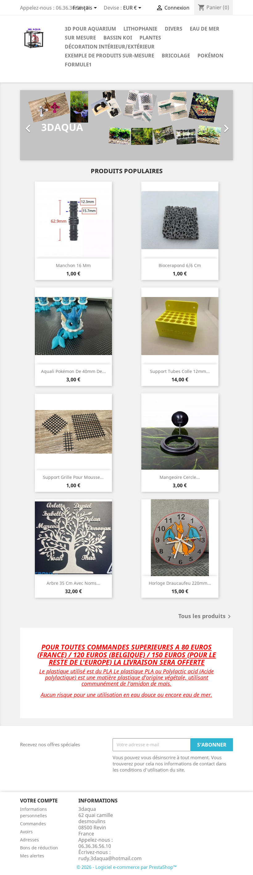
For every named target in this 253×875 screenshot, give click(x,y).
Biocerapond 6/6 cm (180, 265)
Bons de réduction (39, 848)
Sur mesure (80, 37)
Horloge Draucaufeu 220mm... (180, 583)
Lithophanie (140, 28)
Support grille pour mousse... (73, 477)
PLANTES (150, 37)
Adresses (29, 840)
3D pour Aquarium (90, 28)
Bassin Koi (117, 37)
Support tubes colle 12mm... (180, 371)
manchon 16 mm (73, 265)
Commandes (33, 824)
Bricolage (176, 55)
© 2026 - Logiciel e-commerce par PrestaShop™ (127, 867)
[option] (126, 125)
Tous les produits (205, 616)
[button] (36, 125)
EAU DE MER (204, 28)
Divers (173, 28)
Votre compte (39, 800)
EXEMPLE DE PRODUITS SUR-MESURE (109, 55)
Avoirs (26, 832)
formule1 (78, 64)
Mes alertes (32, 856)
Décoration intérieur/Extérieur (110, 46)
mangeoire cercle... (180, 477)
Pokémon (210, 55)
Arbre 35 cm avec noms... (73, 583)
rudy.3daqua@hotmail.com (110, 858)
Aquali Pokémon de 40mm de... (73, 371)
